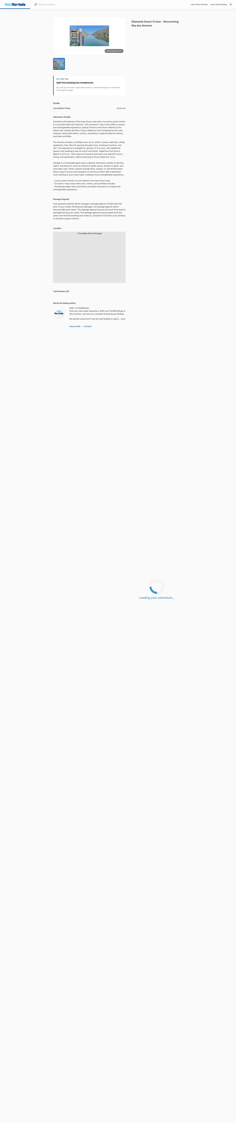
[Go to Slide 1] (59, 64)
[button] (89, 36)
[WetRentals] (59, 312)
